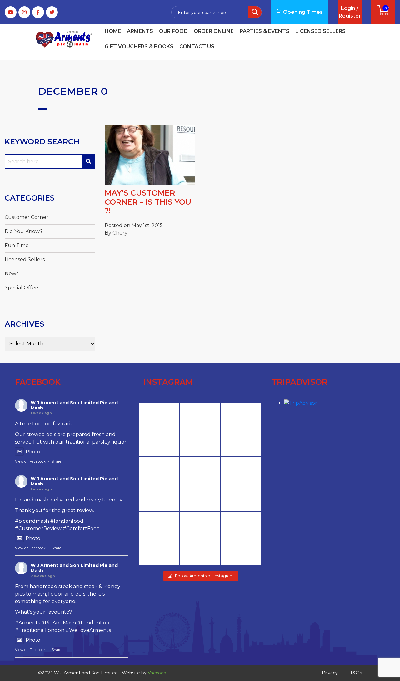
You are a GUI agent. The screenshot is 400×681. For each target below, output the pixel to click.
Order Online (214, 31)
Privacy (330, 673)
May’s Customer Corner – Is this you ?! (148, 202)
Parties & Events (264, 31)
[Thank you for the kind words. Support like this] (200, 429)
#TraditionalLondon (39, 630)
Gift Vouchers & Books (139, 46)
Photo (33, 452)
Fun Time (17, 245)
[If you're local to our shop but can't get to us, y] (241, 429)
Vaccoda (157, 673)
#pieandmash (32, 521)
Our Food (173, 31)
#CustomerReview (38, 528)
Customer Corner (26, 217)
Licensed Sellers (25, 259)
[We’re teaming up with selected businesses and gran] (241, 484)
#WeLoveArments (88, 630)
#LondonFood (95, 623)
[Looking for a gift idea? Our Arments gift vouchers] (159, 429)
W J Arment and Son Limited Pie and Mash (74, 405)
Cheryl (120, 233)
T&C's (356, 673)
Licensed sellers (320, 31)
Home (113, 31)
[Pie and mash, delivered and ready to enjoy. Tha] (200, 539)
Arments (140, 31)
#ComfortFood (81, 528)
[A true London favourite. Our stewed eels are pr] (159, 539)
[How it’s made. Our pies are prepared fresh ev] (200, 484)
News (11, 274)
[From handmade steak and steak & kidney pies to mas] (241, 539)
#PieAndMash (58, 623)
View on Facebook (30, 461)
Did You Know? (24, 231)
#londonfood (66, 521)
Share (56, 461)
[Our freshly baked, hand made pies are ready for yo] (159, 484)
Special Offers (22, 288)
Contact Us (196, 46)
